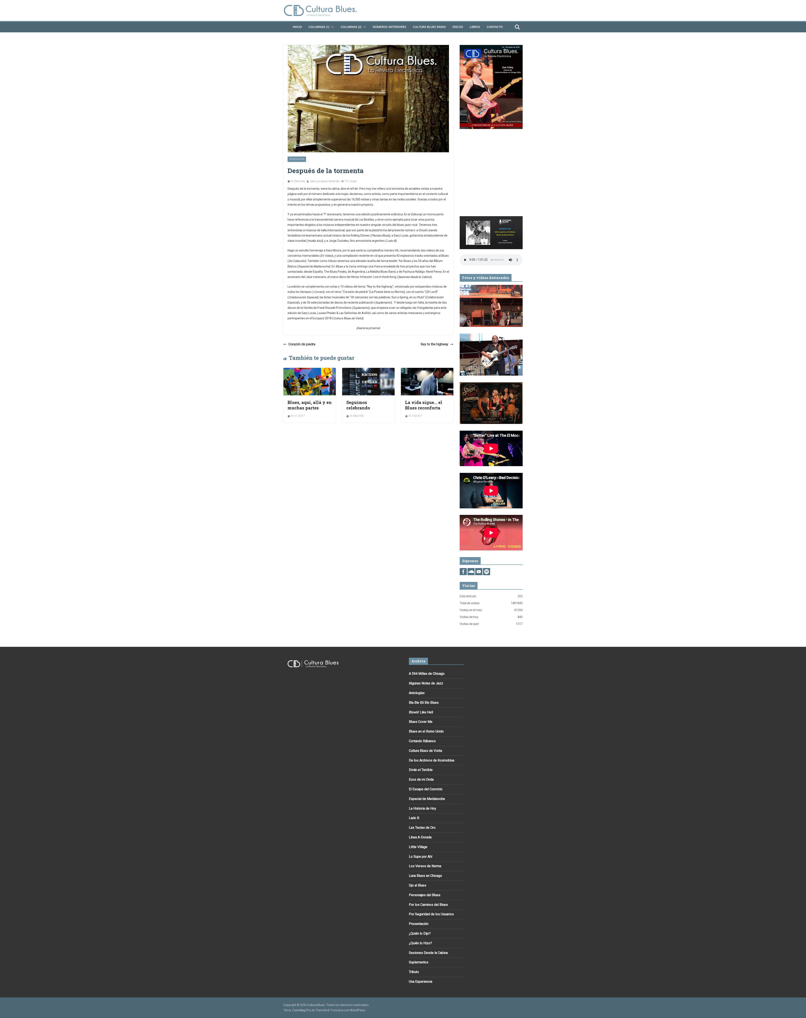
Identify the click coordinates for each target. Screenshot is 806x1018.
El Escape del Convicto (425, 789)
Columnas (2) (351, 27)
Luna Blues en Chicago (425, 876)
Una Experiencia (420, 982)
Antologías (417, 693)
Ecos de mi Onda (421, 779)
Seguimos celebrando (358, 405)
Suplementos (418, 962)
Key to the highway (434, 344)
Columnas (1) (319, 27)
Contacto (495, 27)
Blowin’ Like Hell (421, 712)
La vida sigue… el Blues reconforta (423, 405)
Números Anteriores (389, 27)
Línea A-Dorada (420, 837)
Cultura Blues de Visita (425, 751)
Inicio (297, 27)
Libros (475, 27)
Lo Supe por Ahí (420, 857)
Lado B (414, 818)
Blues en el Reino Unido (426, 731)
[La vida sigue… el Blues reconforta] (427, 371)
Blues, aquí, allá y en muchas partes (310, 405)
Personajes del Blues (424, 895)
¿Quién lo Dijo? (420, 933)
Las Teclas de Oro (422, 828)
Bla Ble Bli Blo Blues (424, 703)
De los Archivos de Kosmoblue (431, 760)
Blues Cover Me (420, 722)
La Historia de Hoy (422, 808)
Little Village (418, 847)
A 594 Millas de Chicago (427, 674)
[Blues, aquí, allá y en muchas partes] (309, 371)
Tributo (414, 972)
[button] (331, 27)
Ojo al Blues (417, 885)
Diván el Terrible (421, 770)
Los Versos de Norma (425, 866)
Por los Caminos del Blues (428, 905)
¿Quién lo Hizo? (420, 943)
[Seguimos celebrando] (368, 371)
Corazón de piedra (301, 344)
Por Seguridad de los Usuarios (431, 914)
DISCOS (458, 27)
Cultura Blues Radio (429, 27)
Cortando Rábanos (422, 741)
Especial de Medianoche (427, 799)
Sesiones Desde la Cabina (428, 953)
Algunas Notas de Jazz (426, 683)
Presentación (296, 159)
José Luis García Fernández (325, 181)
